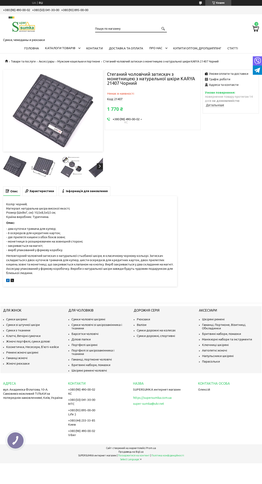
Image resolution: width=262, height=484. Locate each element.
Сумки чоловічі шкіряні (88, 319)
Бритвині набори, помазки (90, 365)
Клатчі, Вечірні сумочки (23, 336)
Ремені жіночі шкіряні (22, 352)
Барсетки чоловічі (84, 334)
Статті (232, 48)
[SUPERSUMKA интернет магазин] (23, 25)
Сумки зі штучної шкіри (23, 324)
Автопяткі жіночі (214, 350)
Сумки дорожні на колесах (156, 330)
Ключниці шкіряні (215, 345)
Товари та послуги (23, 61)
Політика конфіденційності (167, 455)
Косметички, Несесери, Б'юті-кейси (32, 347)
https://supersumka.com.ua (152, 397)
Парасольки (211, 361)
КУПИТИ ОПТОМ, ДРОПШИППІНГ (197, 48)
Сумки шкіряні (16, 319)
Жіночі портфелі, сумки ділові (28, 341)
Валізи (141, 324)
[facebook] (8, 281)
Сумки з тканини (18, 330)
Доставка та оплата (126, 48)
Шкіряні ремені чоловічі (89, 370)
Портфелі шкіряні (84, 345)
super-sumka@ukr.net (148, 403)
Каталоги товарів (60, 48)
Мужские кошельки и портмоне (78, 61)
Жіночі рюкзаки (17, 363)
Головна (31, 48)
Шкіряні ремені (213, 319)
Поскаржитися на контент (134, 455)
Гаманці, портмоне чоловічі (91, 359)
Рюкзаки (143, 319)
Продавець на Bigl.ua (131, 451)
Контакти (94, 48)
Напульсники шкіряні (218, 356)
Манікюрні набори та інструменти (227, 339)
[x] (12, 281)
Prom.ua (151, 448)
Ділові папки (81, 339)
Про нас (155, 48)
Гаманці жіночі (16, 358)
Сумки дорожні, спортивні (156, 336)
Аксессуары (46, 61)
